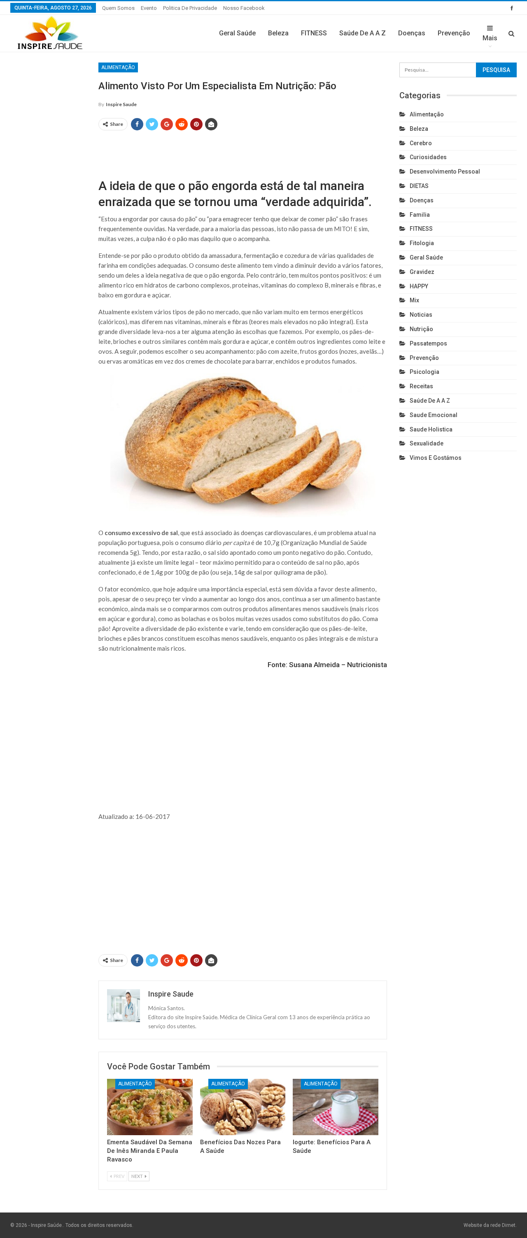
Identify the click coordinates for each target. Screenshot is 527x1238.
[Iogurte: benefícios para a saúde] (335, 1107)
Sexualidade (426, 443)
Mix (414, 300)
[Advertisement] (243, 150)
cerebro (421, 143)
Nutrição (421, 329)
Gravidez (422, 272)
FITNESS (314, 33)
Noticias (421, 314)
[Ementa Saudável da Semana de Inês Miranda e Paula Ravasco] (150, 1107)
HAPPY (419, 286)
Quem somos (118, 8)
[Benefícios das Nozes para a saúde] (243, 1107)
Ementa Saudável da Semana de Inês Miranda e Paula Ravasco (149, 1150)
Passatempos (428, 343)
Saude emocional (433, 415)
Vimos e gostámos (436, 457)
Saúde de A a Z (362, 33)
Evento (149, 8)
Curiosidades (428, 157)
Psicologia (424, 372)
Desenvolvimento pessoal (445, 171)
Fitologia (422, 243)
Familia (420, 214)
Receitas (421, 386)
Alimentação (118, 67)
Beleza (278, 33)
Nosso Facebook (244, 8)
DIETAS (419, 186)
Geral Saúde (237, 33)
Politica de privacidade (190, 8)
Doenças (411, 33)
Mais (490, 38)
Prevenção (454, 33)
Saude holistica (431, 429)
